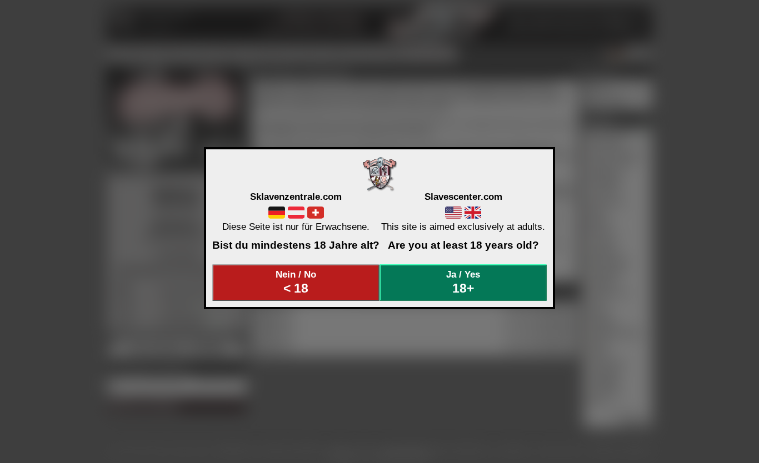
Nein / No (296, 282)
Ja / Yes (463, 282)
